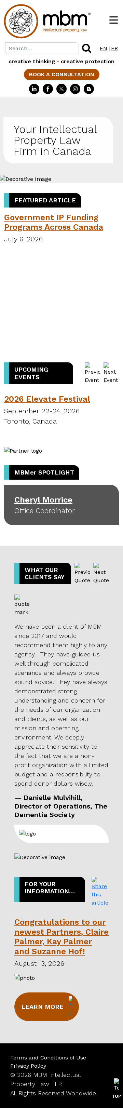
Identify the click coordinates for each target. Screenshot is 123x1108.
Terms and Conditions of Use (48, 1057)
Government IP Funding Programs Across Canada (53, 222)
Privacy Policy (28, 1066)
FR (114, 48)
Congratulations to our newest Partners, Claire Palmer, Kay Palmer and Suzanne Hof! (61, 936)
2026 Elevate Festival (47, 399)
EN (103, 48)
